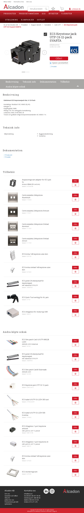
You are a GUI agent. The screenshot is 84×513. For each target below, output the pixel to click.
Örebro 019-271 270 (30, 502)
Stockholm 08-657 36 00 (32, 496)
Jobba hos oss (9, 500)
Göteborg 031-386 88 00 (32, 498)
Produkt (54, 66)
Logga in (76, 9)
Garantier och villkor (11, 496)
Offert (59, 58)
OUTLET (41, 20)
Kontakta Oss (19, 2)
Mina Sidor (7, 2)
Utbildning (11, 20)
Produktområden (29, 13)
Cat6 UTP (57, 25)
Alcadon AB (14, 25)
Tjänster (66, 13)
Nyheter (53, 13)
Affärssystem (30, 511)
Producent (8, 155)
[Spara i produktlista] (75, 185)
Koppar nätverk (36, 25)
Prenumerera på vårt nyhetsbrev (11, 503)
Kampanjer (27, 20)
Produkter (10, 13)
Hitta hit (7, 498)
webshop (37, 511)
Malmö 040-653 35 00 (31, 500)
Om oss (29, 2)
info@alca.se (28, 494)
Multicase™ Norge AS (52, 511)
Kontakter (47, 25)
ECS (44, 13)
